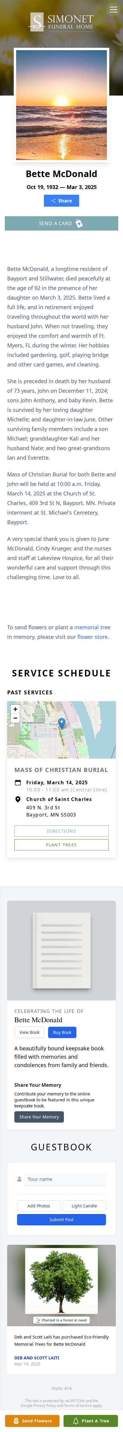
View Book (29, 1032)
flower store (92, 636)
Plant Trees (61, 845)
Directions (61, 831)
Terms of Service (78, 1405)
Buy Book (62, 1032)
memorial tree (92, 627)
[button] (61, 724)
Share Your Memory (39, 1117)
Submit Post (61, 1219)
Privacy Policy (44, 1405)
